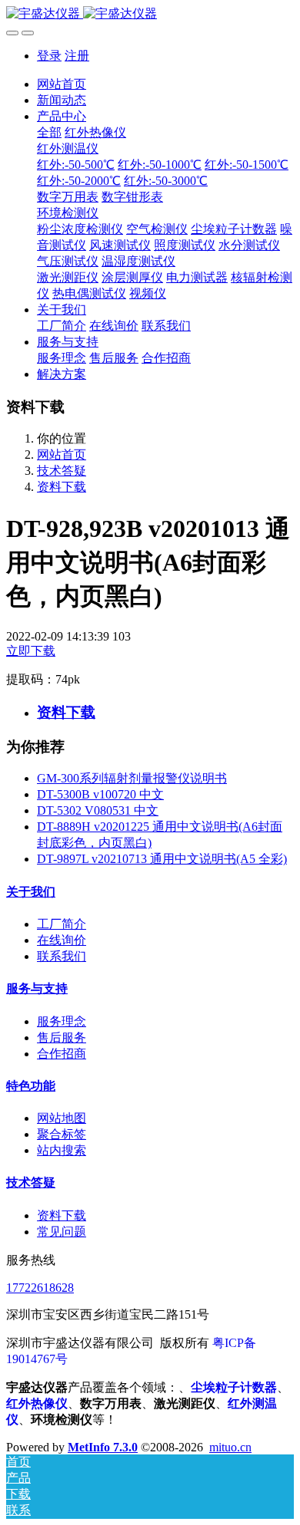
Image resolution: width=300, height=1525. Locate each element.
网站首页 (61, 84)
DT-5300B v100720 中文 (100, 794)
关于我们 (30, 891)
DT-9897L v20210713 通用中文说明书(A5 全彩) (162, 858)
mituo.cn (230, 1447)
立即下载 (30, 650)
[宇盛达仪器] (150, 14)
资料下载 (61, 486)
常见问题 (61, 1231)
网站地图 (61, 1118)
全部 (49, 132)
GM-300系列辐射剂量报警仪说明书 (132, 778)
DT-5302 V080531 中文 (97, 810)
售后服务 (61, 1037)
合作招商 (61, 1053)
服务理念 (61, 1021)
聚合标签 (61, 1134)
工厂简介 (61, 923)
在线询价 (61, 940)
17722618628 (40, 1287)
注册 (77, 55)
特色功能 (30, 1085)
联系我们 (61, 956)
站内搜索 (61, 1150)
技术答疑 (61, 470)
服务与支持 (37, 988)
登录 (49, 55)
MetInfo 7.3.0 (103, 1447)
